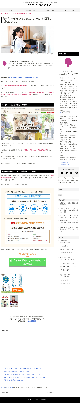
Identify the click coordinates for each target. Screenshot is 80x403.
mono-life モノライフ (39, 4)
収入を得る (64, 246)
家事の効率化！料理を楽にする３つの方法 (16, 371)
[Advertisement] (27, 350)
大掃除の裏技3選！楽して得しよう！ (15, 380)
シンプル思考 (65, 276)
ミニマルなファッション (68, 263)
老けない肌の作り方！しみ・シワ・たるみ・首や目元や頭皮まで (69, 222)
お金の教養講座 (31, 321)
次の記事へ (50, 392)
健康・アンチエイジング (68, 266)
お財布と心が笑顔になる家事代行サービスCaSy (27, 262)
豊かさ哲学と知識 (30, 10)
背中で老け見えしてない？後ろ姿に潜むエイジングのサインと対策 (69, 229)
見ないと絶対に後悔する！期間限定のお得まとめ (23, 77)
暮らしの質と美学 (69, 10)
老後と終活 (64, 280)
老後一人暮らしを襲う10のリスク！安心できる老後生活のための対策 (24, 377)
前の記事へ (5, 392)
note (61, 112)
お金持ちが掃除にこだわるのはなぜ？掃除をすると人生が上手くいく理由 (69, 210)
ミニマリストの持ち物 (67, 259)
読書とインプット (66, 283)
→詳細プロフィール (66, 165)
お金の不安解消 (50, 10)
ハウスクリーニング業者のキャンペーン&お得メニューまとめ (22, 368)
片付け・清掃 (65, 270)
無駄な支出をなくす (67, 249)
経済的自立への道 (66, 253)
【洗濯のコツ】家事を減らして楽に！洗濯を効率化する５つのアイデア (25, 374)
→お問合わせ (64, 162)
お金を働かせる (65, 242)
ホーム (10, 10)
